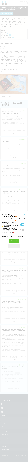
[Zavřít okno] (25, 215)
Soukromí (4, 236)
